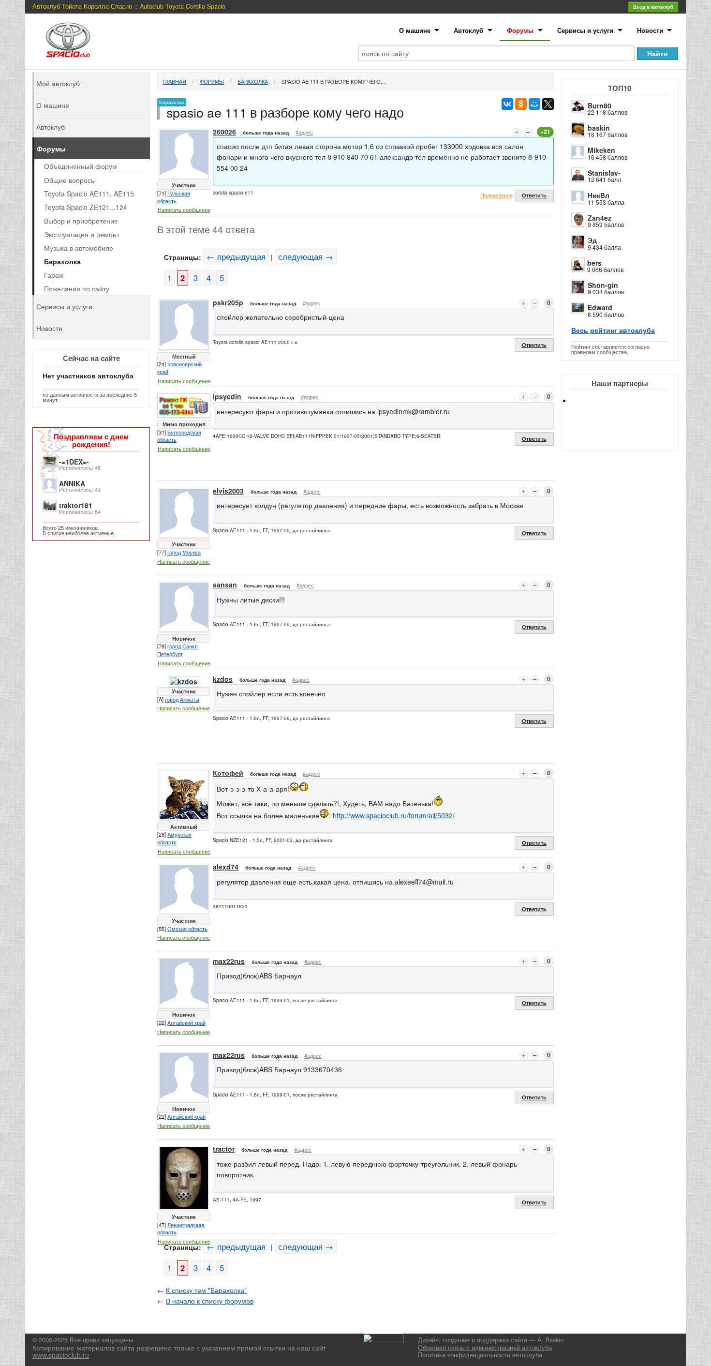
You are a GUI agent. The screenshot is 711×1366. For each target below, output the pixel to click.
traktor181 (75, 505)
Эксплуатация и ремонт (81, 234)
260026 (224, 131)
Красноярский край (179, 367)
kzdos (223, 679)
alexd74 (225, 866)
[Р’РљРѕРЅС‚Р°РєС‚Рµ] (507, 104)
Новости (650, 30)
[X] (548, 104)
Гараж (53, 275)
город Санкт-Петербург (178, 650)
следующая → (305, 256)
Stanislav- (604, 173)
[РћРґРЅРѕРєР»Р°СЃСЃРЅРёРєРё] (521, 104)
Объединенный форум (80, 166)
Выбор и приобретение (81, 220)
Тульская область (173, 197)
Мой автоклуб (58, 83)
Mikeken (601, 150)
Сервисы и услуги (585, 30)
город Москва (184, 552)
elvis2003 (228, 490)
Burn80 (599, 105)
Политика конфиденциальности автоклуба (480, 1355)
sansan (225, 584)
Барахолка (252, 81)
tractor (224, 1149)
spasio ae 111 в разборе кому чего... (333, 81)
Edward (600, 307)
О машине (414, 30)
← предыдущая (236, 256)
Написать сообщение (184, 209)
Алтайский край (186, 1022)
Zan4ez (599, 218)
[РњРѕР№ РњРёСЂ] (534, 104)
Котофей (228, 773)
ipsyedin (227, 396)
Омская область (187, 928)
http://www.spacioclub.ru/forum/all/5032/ (394, 815)
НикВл (598, 195)
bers (594, 263)
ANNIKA (72, 483)
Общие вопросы (70, 180)
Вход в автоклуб (653, 6)
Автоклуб (468, 30)
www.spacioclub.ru (60, 1355)
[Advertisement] (627, 435)
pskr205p (228, 302)
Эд (592, 240)
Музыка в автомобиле (78, 248)
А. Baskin (550, 1340)
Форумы (520, 30)
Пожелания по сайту (76, 288)
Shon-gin (603, 285)
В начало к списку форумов (209, 1301)
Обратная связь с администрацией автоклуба (485, 1347)
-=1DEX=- (74, 461)
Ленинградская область (180, 1228)
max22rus (229, 961)
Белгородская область (179, 436)
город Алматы (182, 699)
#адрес (304, 132)
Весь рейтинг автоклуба (613, 330)
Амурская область (174, 838)
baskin (599, 128)
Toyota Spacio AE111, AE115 (89, 193)
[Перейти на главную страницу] (68, 40)
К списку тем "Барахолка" (206, 1290)
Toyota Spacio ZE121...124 (85, 207)
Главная (174, 81)
